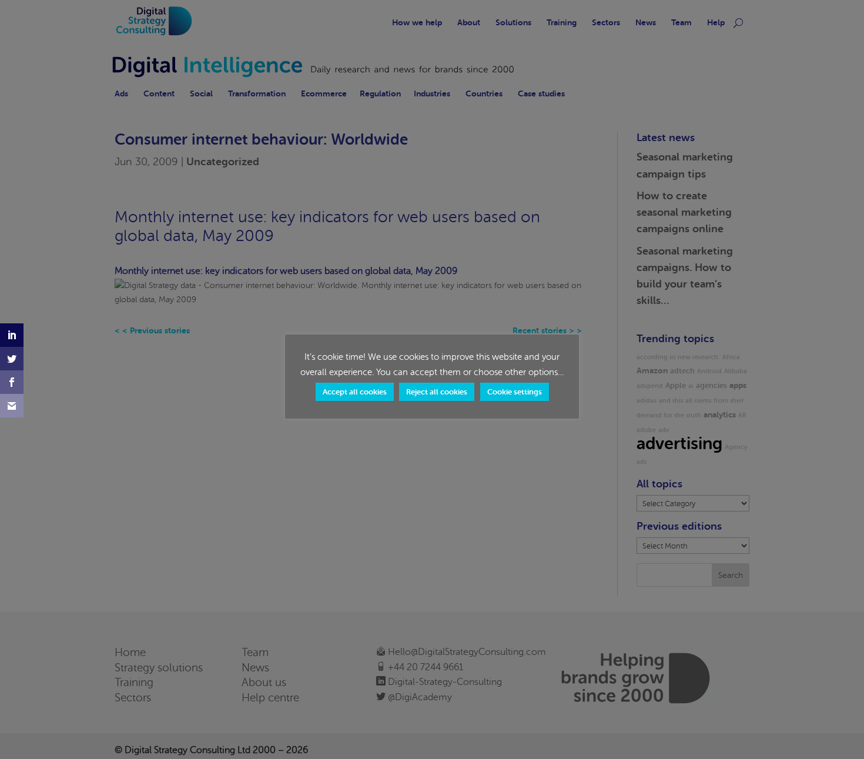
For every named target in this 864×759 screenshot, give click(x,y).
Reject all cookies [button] (436, 391)
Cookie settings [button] (514, 391)
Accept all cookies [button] (355, 391)
